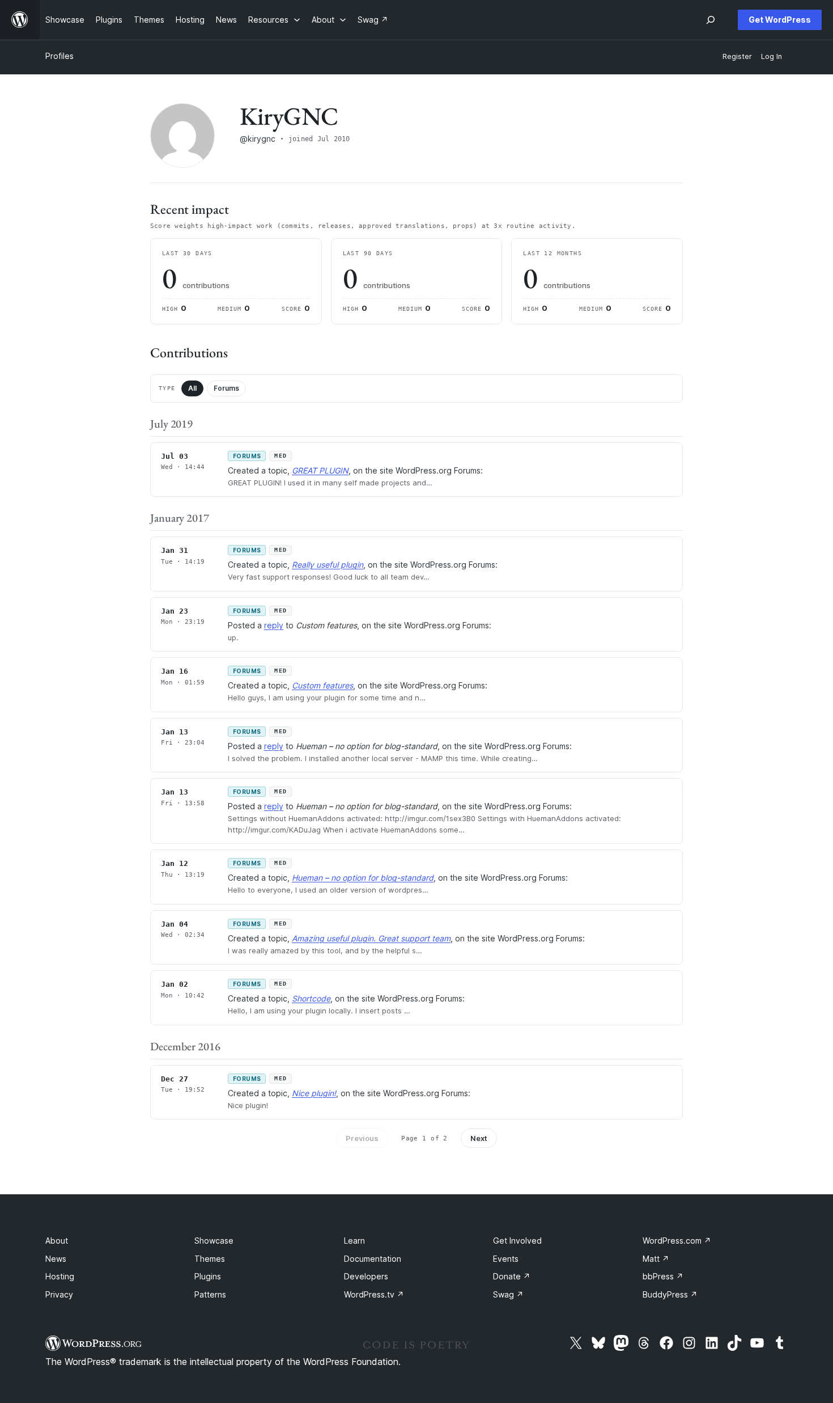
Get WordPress (780, 19)
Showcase (213, 1240)
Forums (226, 388)
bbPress (663, 1276)
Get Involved (517, 1240)
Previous (362, 1138)
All (192, 388)
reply (273, 625)
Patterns (210, 1294)
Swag (508, 1294)
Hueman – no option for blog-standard (363, 877)
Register (737, 56)
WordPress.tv (374, 1294)
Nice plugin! (314, 1093)
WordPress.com (677, 1240)
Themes (209, 1258)
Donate (511, 1276)
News (55, 1258)
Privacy (59, 1294)
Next (478, 1138)
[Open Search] (710, 20)
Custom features (322, 685)
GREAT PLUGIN (320, 470)
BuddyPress (670, 1294)
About (56, 1240)
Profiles (59, 56)
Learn (354, 1240)
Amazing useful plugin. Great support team (371, 938)
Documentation (372, 1258)
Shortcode (311, 998)
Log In (771, 56)
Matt (656, 1258)
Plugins (207, 1276)
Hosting (59, 1276)
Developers (366, 1276)
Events (505, 1258)
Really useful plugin (327, 564)
